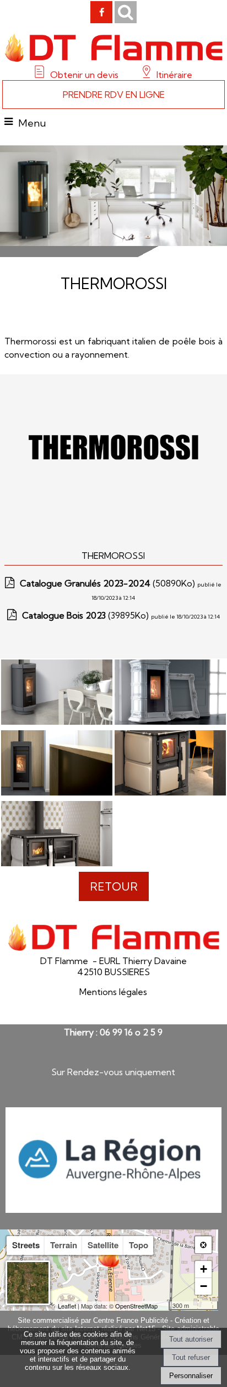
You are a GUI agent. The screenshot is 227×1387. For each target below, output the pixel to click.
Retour (114, 886)
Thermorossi (113, 555)
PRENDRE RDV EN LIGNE (114, 94)
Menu (32, 123)
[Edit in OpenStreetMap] (164, 1305)
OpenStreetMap (136, 1305)
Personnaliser (191, 1376)
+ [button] (203, 1269)
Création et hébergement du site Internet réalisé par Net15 (108, 1324)
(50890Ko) (108, 583)
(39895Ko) (86, 615)
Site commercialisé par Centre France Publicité (93, 1320)
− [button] (203, 1286)
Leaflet (67, 1305)
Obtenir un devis (84, 74)
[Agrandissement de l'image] (56, 721)
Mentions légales (113, 991)
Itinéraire (173, 74)
